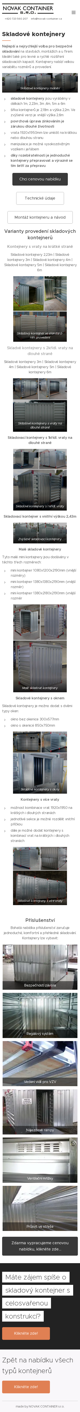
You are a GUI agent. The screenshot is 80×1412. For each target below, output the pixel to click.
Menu (73, 12)
